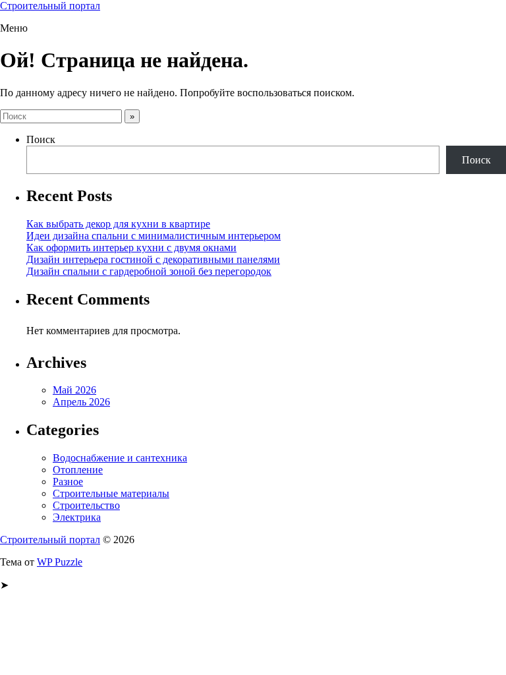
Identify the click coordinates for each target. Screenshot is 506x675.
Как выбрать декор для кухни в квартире (118, 223)
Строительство (86, 505)
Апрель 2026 (81, 401)
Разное (68, 481)
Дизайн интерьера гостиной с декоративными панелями (153, 259)
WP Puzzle (59, 562)
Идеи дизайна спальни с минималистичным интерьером (153, 235)
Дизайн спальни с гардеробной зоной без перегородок (148, 271)
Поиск (40, 139)
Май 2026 (74, 390)
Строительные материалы (111, 493)
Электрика (77, 517)
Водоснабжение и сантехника (120, 457)
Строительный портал (50, 5)
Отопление (78, 469)
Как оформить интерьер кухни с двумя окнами (131, 247)
